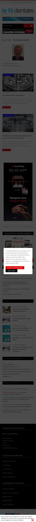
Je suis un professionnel (15, 268)
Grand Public (11, 271)
